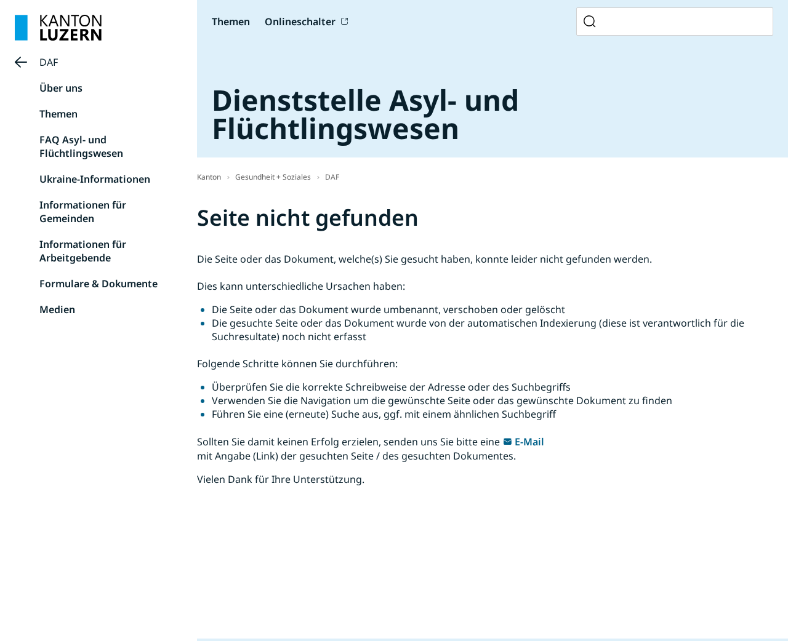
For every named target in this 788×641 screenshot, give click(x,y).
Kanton (209, 177)
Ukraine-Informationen (94, 179)
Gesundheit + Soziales (273, 177)
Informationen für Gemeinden (82, 211)
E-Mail (529, 441)
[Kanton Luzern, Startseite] (58, 28)
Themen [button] (231, 21)
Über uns (60, 88)
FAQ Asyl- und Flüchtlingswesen (81, 146)
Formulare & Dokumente (98, 283)
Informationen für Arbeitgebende (82, 251)
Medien (57, 309)
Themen (58, 114)
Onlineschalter (300, 21)
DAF (48, 62)
